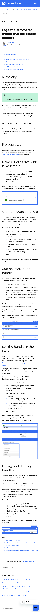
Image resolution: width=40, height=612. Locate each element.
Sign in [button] (36, 3)
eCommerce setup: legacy (29, 9)
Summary (9, 52)
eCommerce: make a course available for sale (22, 548)
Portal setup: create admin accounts (18, 137)
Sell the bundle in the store (14, 67)
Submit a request (28, 562)
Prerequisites (10, 57)
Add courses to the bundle (14, 64)
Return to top (6, 568)
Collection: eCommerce (10, 155)
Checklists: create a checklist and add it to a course (18, 583)
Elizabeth (10, 43)
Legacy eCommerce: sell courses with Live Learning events (20, 592)
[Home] (11, 3)
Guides (16, 9)
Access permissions (12, 54)
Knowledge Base (7, 9)
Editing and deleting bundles (15, 69)
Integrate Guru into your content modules (14, 595)
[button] (32, 3)
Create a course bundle (13, 62)
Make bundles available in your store (17, 59)
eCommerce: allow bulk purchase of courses (16, 579)
